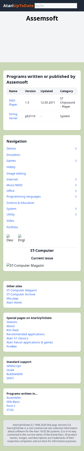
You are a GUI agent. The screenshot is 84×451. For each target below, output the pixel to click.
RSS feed (13, 330)
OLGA (10, 370)
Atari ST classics (17, 338)
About (11, 326)
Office (10, 191)
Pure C (11, 406)
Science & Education (20, 203)
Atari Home (14, 302)
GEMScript (14, 366)
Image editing (16, 173)
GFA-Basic (13, 402)
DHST (10, 378)
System (11, 209)
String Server (13, 116)
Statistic (12, 322)
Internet (12, 179)
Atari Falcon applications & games (30, 342)
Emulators (13, 155)
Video (10, 221)
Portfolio (12, 227)
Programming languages (24, 196)
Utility (10, 214)
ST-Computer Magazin (22, 290)
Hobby (11, 167)
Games (11, 161)
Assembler (14, 398)
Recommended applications (26, 334)
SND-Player (13, 102)
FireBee (12, 346)
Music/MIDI (14, 185)
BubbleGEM (15, 374)
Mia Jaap (12, 298)
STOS (10, 410)
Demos (11, 148)
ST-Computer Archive (21, 294)
